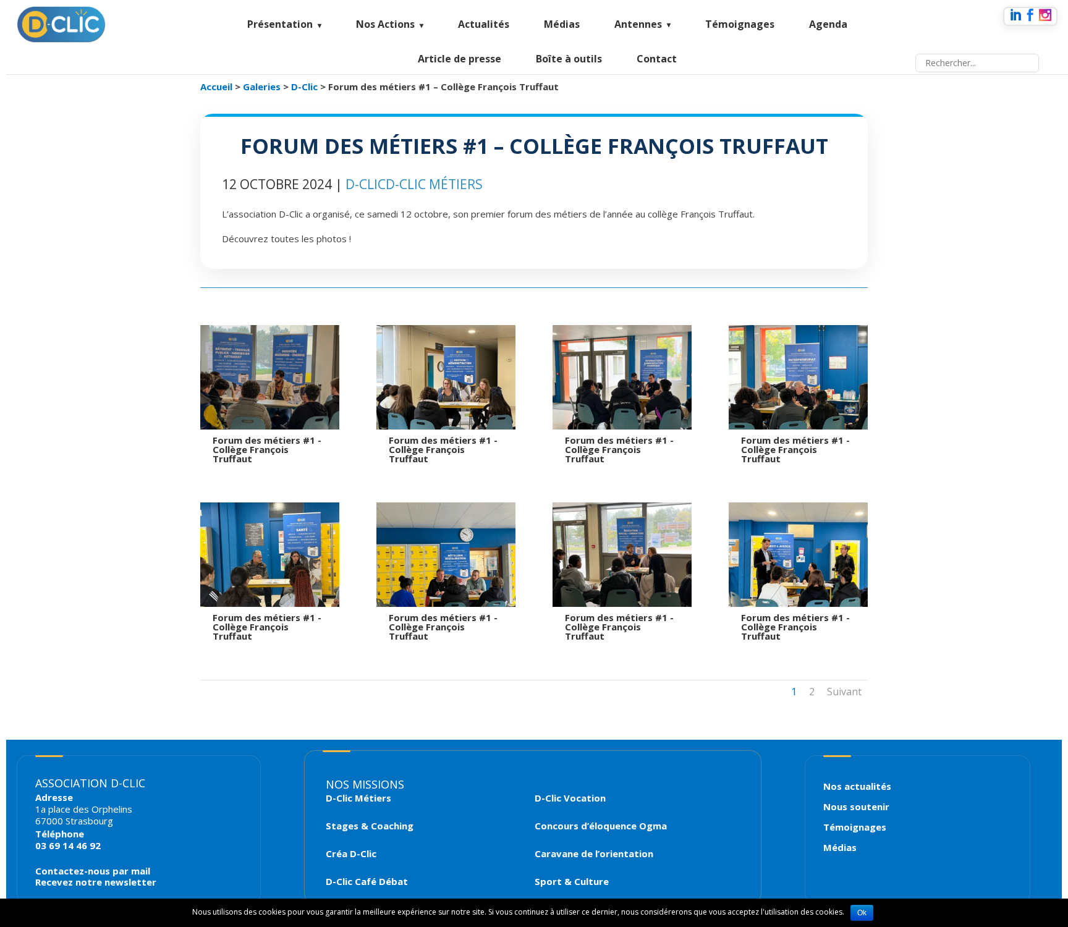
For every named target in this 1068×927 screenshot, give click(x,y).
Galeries (262, 86)
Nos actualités (857, 786)
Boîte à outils (569, 59)
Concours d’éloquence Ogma (601, 826)
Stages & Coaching (369, 826)
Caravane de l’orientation (594, 854)
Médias (562, 24)
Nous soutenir (856, 806)
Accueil (216, 86)
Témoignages (739, 24)
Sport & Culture (572, 881)
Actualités (483, 24)
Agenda (828, 24)
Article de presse (459, 59)
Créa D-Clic (351, 854)
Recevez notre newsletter (95, 882)
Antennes (638, 24)
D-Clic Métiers (434, 184)
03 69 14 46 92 (68, 845)
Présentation (280, 24)
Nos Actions (385, 24)
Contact (657, 59)
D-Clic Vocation (570, 798)
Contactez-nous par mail (92, 871)
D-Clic (304, 86)
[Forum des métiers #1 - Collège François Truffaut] (283, 426)
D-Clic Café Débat (367, 881)
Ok (862, 912)
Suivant (844, 691)
